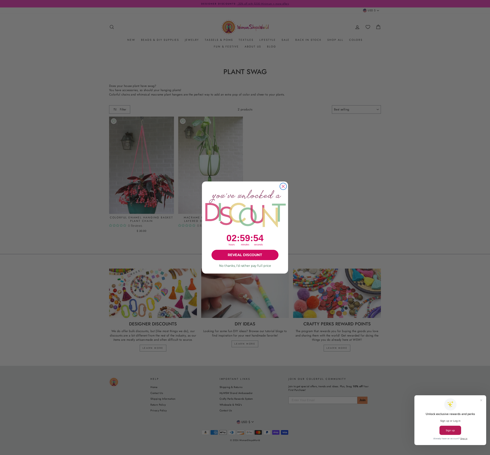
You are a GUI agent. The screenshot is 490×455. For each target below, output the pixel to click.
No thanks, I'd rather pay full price (245, 266)
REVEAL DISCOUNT (245, 255)
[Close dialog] (283, 186)
